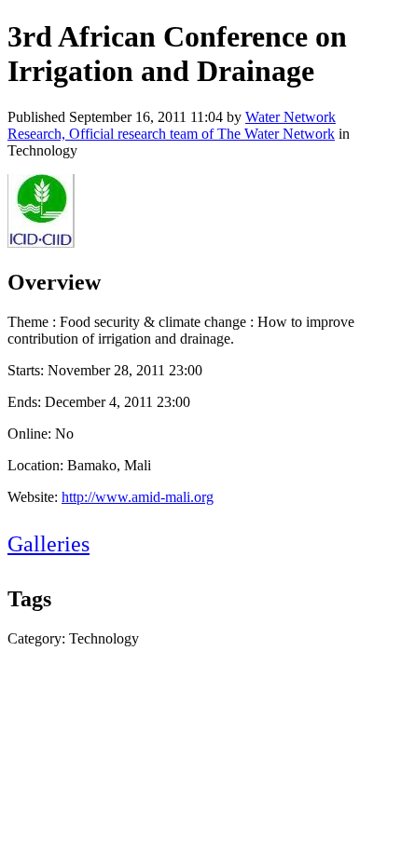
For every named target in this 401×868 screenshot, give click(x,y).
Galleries (48, 544)
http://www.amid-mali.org (138, 497)
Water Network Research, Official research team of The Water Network (171, 125)
